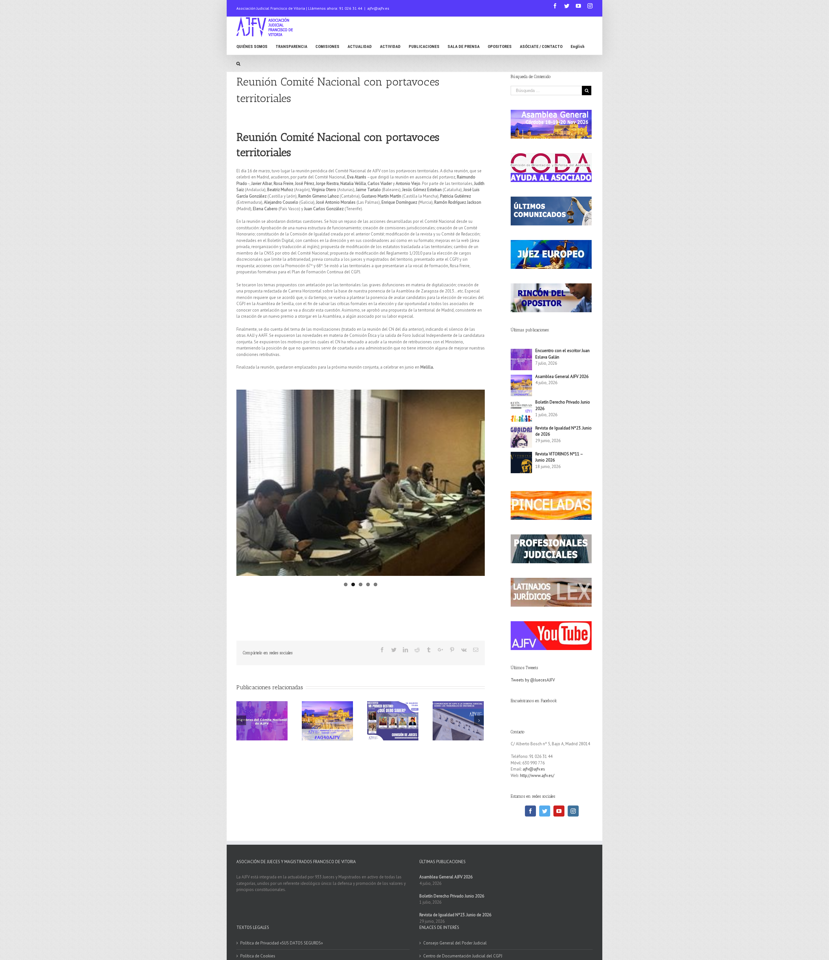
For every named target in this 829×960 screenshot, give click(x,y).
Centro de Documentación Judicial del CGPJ (462, 956)
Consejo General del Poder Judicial (455, 943)
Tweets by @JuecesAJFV (533, 680)
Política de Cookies (257, 956)
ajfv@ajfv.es (378, 8)
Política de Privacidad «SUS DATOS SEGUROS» (281, 943)
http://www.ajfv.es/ (537, 775)
